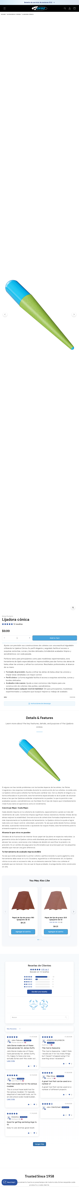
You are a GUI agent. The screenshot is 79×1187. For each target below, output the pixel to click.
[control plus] (29, 637)
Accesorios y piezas (14, 14)
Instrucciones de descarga (41, 703)
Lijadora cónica (28, 14)
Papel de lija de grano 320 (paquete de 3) (56, 919)
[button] (4, 8)
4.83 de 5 (45, 970)
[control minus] (4, 637)
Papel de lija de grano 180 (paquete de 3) (23, 919)
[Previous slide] (5, 314)
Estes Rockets (7, 616)
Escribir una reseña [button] (39, 992)
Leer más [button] (11, 1061)
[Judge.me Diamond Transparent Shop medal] (44, 1004)
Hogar (3, 14)
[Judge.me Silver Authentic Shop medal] (33, 1004)
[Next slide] (74, 314)
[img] (12, 1037)
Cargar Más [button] (39, 1144)
